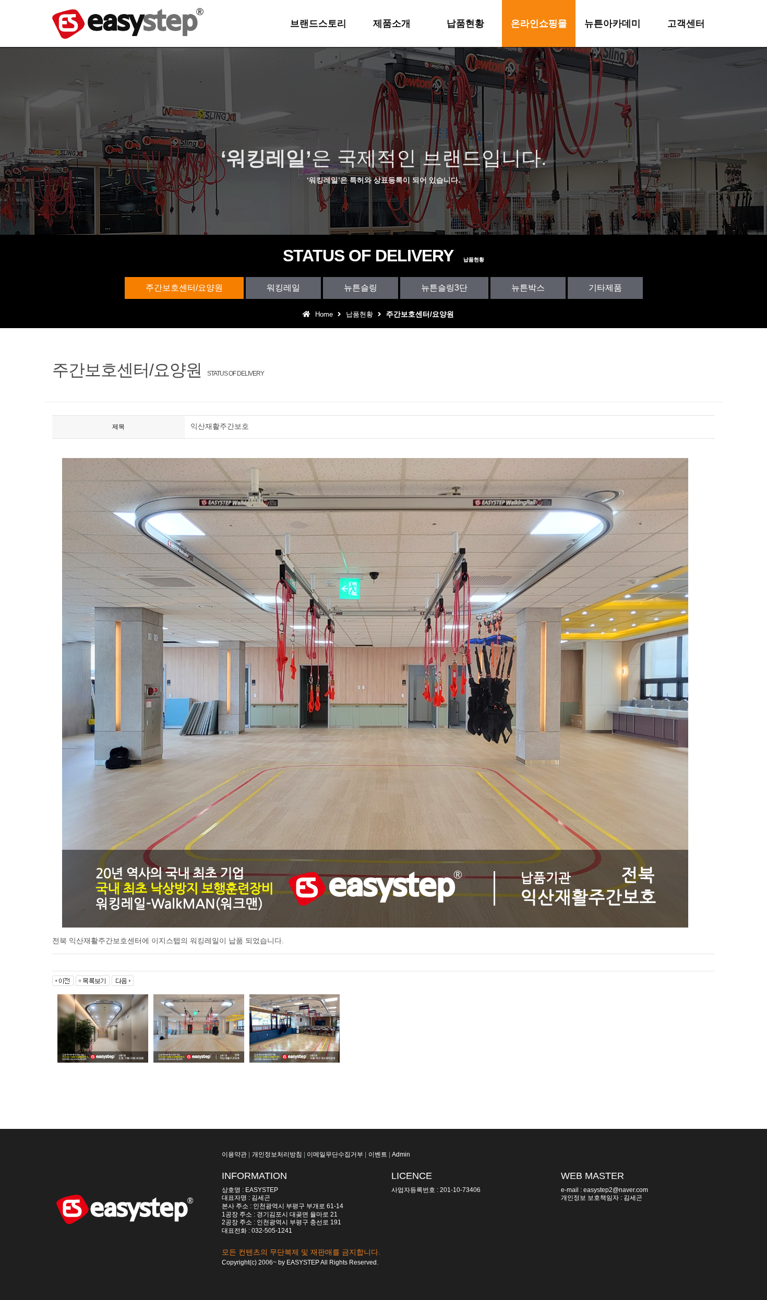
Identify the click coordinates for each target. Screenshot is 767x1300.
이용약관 (234, 1154)
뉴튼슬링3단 (444, 287)
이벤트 (377, 1154)
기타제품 (605, 287)
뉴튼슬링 (360, 287)
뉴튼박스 (528, 287)
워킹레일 (283, 287)
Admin (401, 1154)
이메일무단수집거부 (335, 1154)
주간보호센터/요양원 (184, 287)
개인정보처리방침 (277, 1154)
